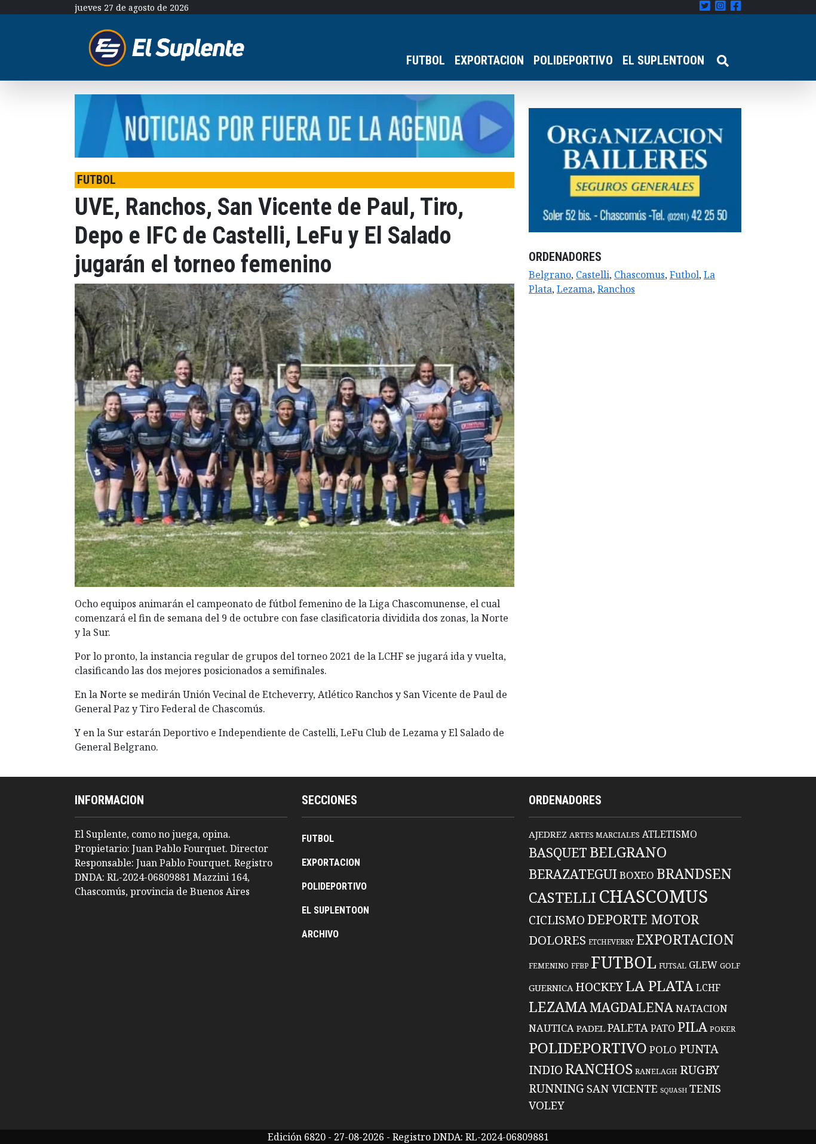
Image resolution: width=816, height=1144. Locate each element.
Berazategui (573, 873)
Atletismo (669, 834)
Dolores (557, 940)
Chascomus (639, 274)
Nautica (551, 1028)
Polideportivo (588, 1047)
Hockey (599, 987)
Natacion (702, 1008)
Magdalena (631, 1007)
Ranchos (616, 289)
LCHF (708, 987)
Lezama (575, 289)
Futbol (684, 274)
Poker (722, 1029)
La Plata (659, 985)
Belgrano (550, 274)
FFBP (579, 966)
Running (556, 1088)
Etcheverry (611, 941)
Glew (703, 964)
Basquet (558, 852)
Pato (663, 1028)
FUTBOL (425, 60)
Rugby (699, 1069)
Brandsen (694, 873)
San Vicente (622, 1088)
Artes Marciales (604, 834)
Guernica (551, 988)
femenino (549, 965)
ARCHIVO (320, 934)
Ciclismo (557, 920)
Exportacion (685, 939)
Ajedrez (548, 834)
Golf (730, 966)
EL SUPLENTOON (663, 60)
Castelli (592, 274)
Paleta (628, 1027)
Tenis (705, 1088)
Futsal (672, 965)
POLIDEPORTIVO (573, 60)
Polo (663, 1049)
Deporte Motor (643, 919)
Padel (590, 1028)
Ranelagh (656, 1071)
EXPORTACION (489, 60)
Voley (547, 1104)
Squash (673, 1090)
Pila (692, 1026)
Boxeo (636, 875)
